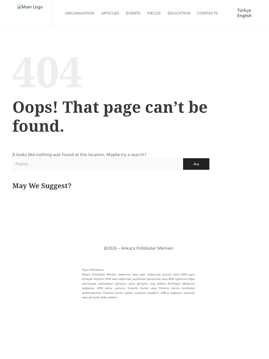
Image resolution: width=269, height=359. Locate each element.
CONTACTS (207, 13)
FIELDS (154, 13)
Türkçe (244, 10)
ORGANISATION (79, 13)
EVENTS (133, 13)
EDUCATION (179, 13)
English (244, 15)
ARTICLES (110, 13)
